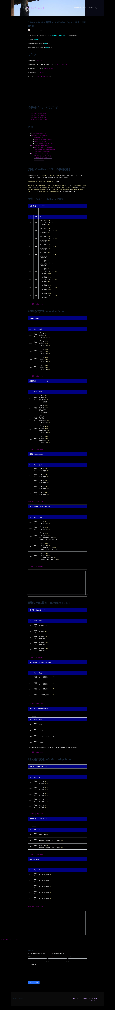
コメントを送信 (34, 983)
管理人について (76, 998)
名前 (29, 957)
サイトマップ (66, 7)
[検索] (96, 7)
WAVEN (91, 7)
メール (50, 957)
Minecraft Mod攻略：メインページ (79, 7)
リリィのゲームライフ (36, 8)
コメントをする (32, 964)
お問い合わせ (94, 1000)
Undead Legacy (47, 30)
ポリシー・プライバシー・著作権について (92, 998)
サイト (70, 957)
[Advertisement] (57, 90)
